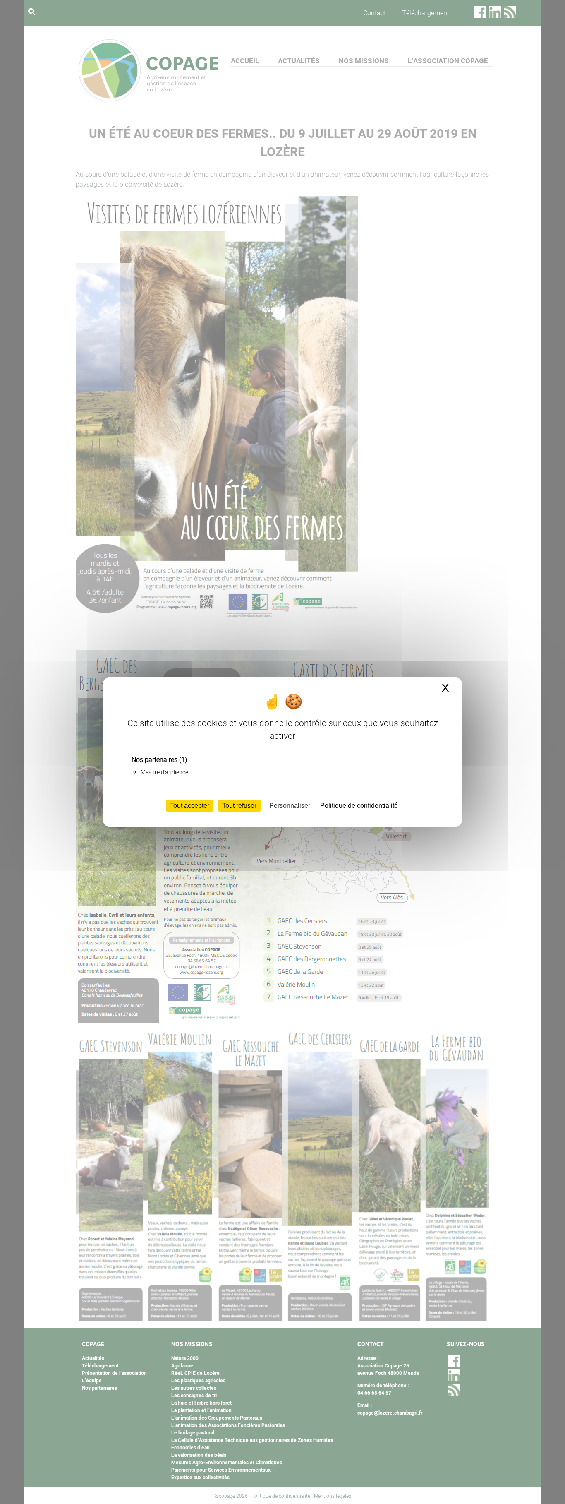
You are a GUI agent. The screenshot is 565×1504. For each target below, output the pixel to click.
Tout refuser (239, 805)
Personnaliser (289, 805)
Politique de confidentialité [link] (359, 805)
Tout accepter (189, 805)
